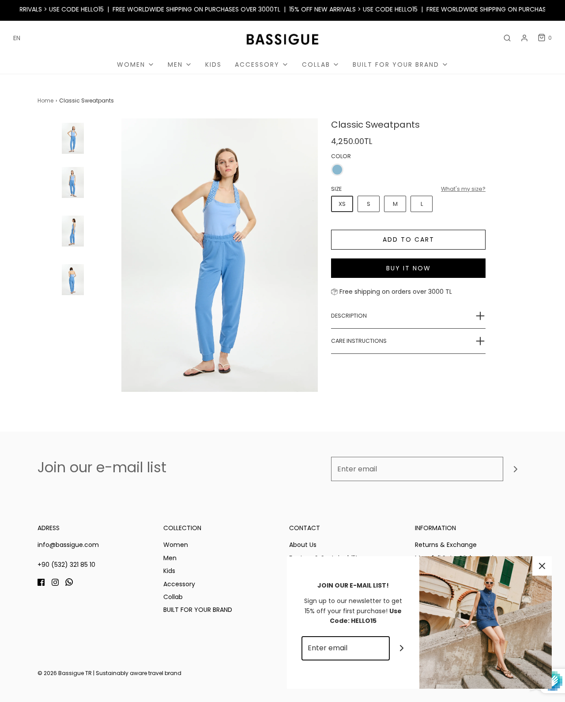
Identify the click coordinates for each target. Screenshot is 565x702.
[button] (73, 166)
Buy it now (408, 268)
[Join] (515, 469)
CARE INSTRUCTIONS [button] (359, 341)
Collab (173, 596)
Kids (213, 64)
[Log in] (524, 38)
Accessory (179, 584)
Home (45, 100)
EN (16, 38)
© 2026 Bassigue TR (65, 673)
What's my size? (463, 189)
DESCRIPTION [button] (349, 315)
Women (175, 544)
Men (170, 558)
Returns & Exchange (446, 544)
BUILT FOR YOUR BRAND (197, 609)
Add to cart (408, 239)
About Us (302, 544)
